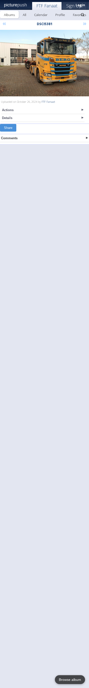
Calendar (40, 15)
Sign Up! (74, 6)
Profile (60, 15)
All (24, 15)
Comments (9, 138)
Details (7, 118)
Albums (9, 15)
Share (8, 128)
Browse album (70, 680)
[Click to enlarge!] (44, 63)
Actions (8, 110)
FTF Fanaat (46, 6)
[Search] (83, 15)
